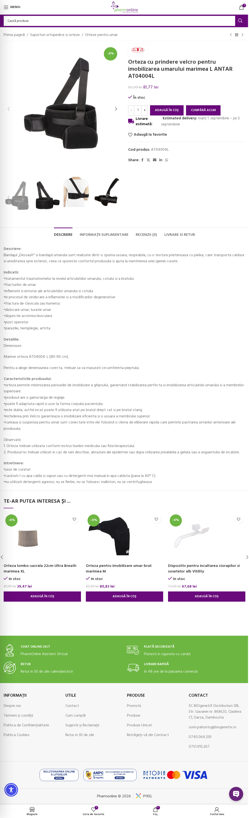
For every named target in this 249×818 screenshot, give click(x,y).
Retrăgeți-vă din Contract (148, 735)
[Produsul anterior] (231, 35)
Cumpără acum (203, 110)
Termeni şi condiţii (18, 715)
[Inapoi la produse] (237, 35)
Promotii (134, 706)
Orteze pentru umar (101, 35)
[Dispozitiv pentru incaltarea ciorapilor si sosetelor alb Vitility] (206, 537)
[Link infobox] (63, 650)
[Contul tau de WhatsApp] (166, 160)
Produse (133, 715)
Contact (72, 706)
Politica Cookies (16, 735)
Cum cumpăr (75, 715)
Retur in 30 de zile (79, 735)
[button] (8, 109)
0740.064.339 (200, 737)
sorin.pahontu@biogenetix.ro (212, 727)
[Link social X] (148, 160)
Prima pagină (14, 35)
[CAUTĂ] (240, 21)
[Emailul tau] (154, 160)
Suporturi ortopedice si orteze (55, 35)
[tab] (63, 234)
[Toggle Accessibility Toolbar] (11, 789)
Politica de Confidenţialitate (26, 725)
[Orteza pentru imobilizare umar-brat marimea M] (124, 537)
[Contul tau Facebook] (142, 160)
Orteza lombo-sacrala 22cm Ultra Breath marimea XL (40, 568)
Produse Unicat (139, 725)
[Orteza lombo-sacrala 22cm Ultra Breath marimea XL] (42, 537)
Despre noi (12, 706)
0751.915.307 (199, 747)
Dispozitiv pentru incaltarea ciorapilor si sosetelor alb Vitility (204, 568)
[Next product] (242, 35)
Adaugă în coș (167, 110)
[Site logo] (124, 7)
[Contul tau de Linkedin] (161, 160)
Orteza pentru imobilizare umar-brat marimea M (119, 568)
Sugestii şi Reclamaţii (82, 725)
